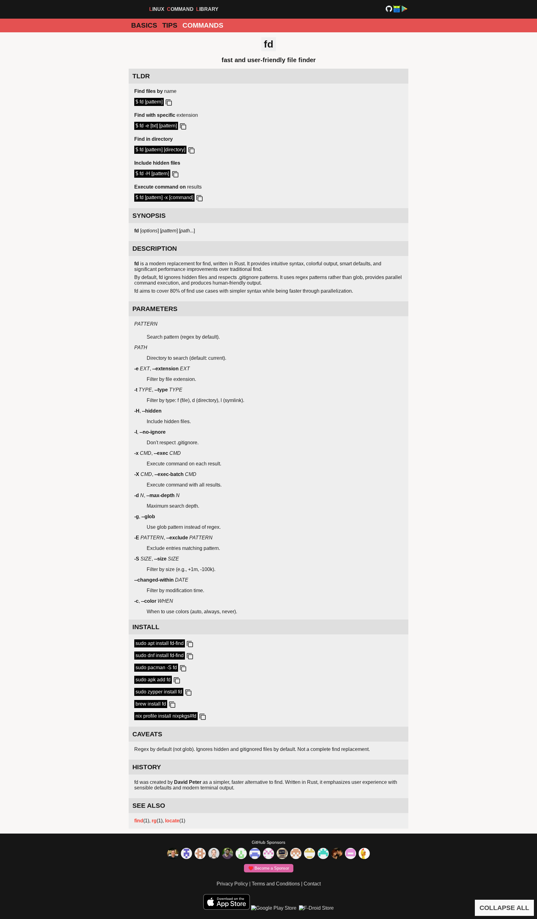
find (138, 820)
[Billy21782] (350, 854)
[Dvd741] (241, 854)
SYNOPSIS (149, 215)
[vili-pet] (282, 854)
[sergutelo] (364, 854)
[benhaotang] (254, 854)
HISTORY (146, 766)
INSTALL (145, 626)
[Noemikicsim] (336, 854)
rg (154, 820)
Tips (169, 25)
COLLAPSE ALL (504, 907)
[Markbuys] (323, 854)
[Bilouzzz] (200, 854)
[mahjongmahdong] (268, 854)
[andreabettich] (227, 854)
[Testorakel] (213, 854)
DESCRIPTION (154, 248)
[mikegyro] (172, 854)
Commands (202, 25)
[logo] (136, 9)
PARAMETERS (154, 308)
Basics (144, 25)
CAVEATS (147, 734)
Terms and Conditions (276, 883)
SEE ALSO (148, 805)
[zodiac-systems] (186, 854)
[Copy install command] (189, 644)
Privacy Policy (232, 883)
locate (172, 820)
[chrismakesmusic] (295, 854)
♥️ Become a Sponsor (268, 868)
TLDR (141, 76)
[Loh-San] (309, 854)
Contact (312, 883)
